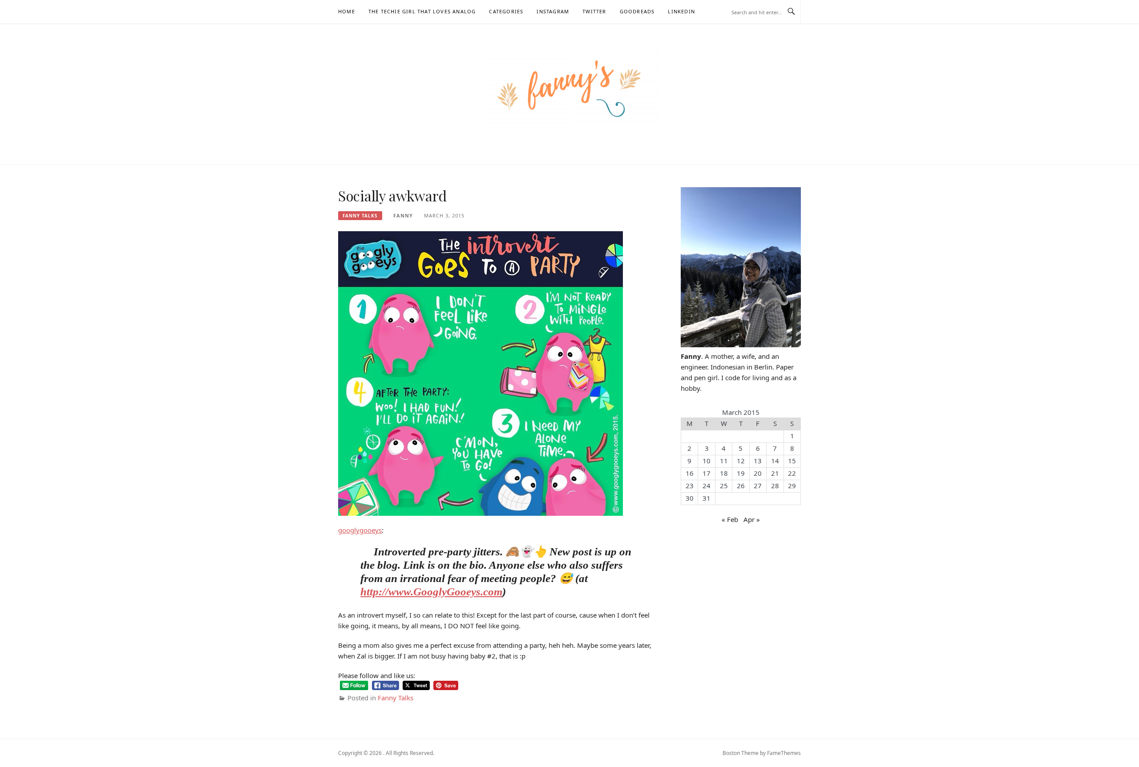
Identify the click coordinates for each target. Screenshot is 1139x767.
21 (775, 473)
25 (724, 485)
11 (724, 460)
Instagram (553, 11)
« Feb (730, 519)
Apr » (751, 519)
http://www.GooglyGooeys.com (431, 592)
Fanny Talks (360, 216)
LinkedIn (681, 11)
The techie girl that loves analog (422, 11)
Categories (506, 11)
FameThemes (784, 753)
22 (792, 473)
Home (346, 11)
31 (707, 498)
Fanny (403, 215)
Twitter (594, 11)
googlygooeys (360, 530)
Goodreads (637, 11)
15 (792, 460)
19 (741, 473)
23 (690, 485)
